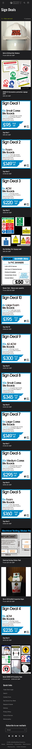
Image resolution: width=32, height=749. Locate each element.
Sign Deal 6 (6, 482)
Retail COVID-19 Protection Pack (12, 677)
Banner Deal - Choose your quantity (13, 288)
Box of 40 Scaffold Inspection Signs (13, 599)
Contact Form (7, 697)
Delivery (5, 708)
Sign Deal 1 (6, 132)
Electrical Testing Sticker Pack (12, 560)
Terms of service (27, 744)
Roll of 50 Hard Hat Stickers (11, 53)
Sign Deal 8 (6, 404)
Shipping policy (11, 746)
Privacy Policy (7, 711)
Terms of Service (8, 715)
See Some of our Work (9, 700)
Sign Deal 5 (6, 521)
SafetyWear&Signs (15, 742)
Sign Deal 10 (6, 327)
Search (5, 693)
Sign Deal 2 (6, 171)
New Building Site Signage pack (12, 249)
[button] (3, 3)
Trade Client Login (8, 689)
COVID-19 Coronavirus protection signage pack (15, 92)
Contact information (21, 746)
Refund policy (7, 719)
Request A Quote (8, 704)
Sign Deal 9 (6, 366)
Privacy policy (18, 744)
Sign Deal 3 (6, 210)
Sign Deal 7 (6, 443)
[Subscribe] (25, 730)
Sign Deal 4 (6, 638)
